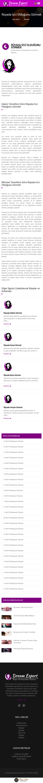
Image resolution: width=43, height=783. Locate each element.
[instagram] (24, 705)
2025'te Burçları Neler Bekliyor (24, 616)
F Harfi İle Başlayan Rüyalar (13, 474)
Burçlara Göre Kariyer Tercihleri (24, 632)
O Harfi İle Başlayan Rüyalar (13, 529)
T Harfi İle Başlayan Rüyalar (13, 561)
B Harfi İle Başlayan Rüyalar (13, 447)
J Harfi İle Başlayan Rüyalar (13, 501)
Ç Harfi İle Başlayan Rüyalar (13, 458)
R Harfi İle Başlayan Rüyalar (13, 545)
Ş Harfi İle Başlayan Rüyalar (13, 556)
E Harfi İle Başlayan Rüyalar (13, 469)
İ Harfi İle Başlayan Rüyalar (13, 496)
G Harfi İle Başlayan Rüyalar (13, 479)
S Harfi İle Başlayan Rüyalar (13, 551)
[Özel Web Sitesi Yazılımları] (21, 780)
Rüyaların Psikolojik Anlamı (23, 607)
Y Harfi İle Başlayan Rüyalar (13, 583)
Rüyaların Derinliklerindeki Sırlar (25, 624)
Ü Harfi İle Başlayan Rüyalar (13, 572)
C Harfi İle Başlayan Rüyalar (13, 452)
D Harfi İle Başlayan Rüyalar (13, 463)
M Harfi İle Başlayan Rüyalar (14, 518)
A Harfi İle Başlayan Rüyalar (13, 441)
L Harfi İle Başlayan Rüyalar (13, 512)
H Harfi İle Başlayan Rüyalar (13, 485)
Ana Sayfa (16, 19)
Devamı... (20, 700)
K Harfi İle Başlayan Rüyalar (13, 507)
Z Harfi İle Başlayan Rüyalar (13, 589)
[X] (19, 705)
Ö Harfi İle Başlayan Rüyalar (13, 534)
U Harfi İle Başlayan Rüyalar (13, 567)
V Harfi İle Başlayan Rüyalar (13, 578)
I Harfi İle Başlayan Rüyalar (13, 490)
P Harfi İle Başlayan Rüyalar (13, 540)
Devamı (6, 324)
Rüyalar (26, 19)
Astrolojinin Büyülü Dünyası (23, 649)
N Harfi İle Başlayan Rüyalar (13, 523)
